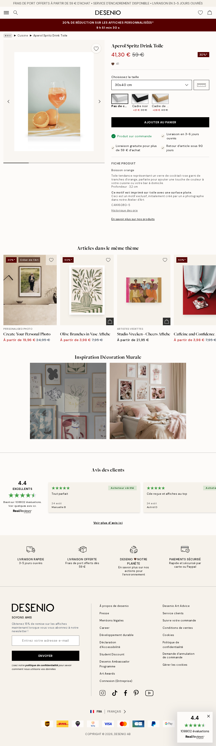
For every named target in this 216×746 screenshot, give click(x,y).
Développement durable (117, 635)
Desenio (120, 734)
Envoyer (45, 656)
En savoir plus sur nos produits (133, 219)
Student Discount (112, 654)
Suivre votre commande (179, 620)
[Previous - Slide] (8, 101)
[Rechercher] (15, 13)
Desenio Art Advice (176, 606)
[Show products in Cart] (209, 13)
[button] (201, 85)
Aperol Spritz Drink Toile (50, 35)
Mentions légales (112, 620)
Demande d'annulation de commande (178, 655)
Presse (104, 613)
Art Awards (107, 673)
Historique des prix (124, 210)
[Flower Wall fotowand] (148, 401)
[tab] (16, 161)
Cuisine (23, 35)
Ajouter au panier (160, 122)
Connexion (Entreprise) (116, 681)
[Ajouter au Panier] (110, 321)
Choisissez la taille (125, 77)
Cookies (168, 635)
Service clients (173, 613)
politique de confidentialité (41, 665)
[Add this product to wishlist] (96, 48)
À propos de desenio (114, 606)
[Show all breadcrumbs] (7, 36)
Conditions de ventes (178, 628)
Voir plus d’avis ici (108, 523)
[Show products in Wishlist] (200, 13)
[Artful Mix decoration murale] (68, 401)
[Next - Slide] (99, 101)
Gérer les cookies (175, 665)
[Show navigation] (6, 13)
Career (104, 628)
